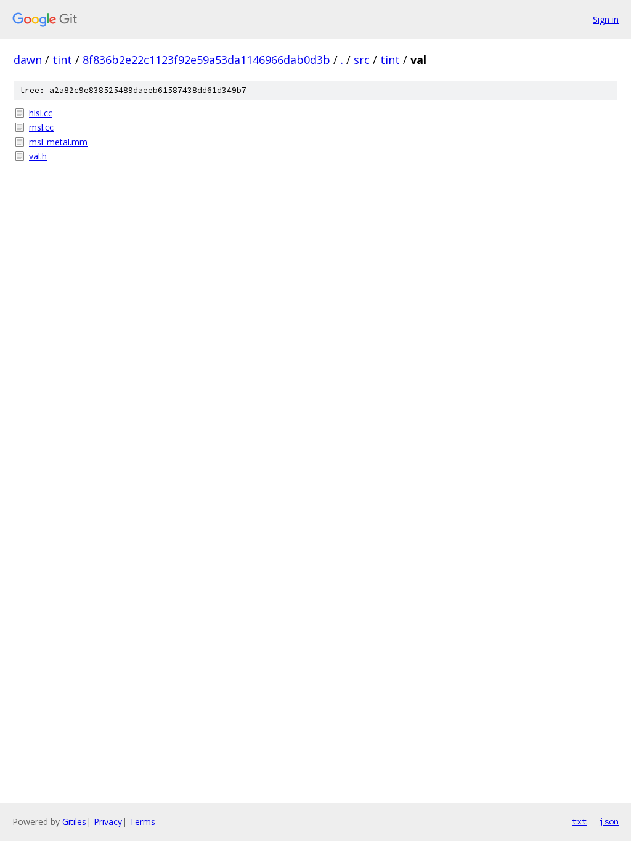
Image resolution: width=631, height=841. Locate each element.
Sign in (606, 19)
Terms (142, 821)
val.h (38, 156)
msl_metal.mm (58, 142)
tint (62, 59)
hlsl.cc (40, 113)
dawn (28, 59)
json (609, 821)
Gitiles (74, 821)
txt (579, 821)
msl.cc (41, 127)
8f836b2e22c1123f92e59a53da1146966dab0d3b (206, 59)
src (362, 59)
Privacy (108, 821)
